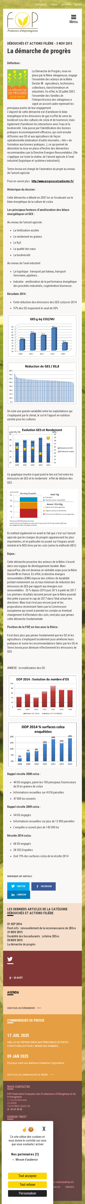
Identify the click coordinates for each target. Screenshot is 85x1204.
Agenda (66, 4)
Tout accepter (27, 1176)
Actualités (41, 4)
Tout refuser (27, 1185)
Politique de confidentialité (57, 1182)
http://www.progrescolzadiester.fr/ (53, 181)
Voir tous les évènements (21, 1008)
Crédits (69, 1187)
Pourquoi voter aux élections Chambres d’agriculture (35, 1063)
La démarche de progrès (21, 944)
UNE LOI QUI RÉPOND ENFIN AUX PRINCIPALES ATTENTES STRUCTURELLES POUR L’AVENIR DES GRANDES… (37, 1044)
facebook (46, 886)
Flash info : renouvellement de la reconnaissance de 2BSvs (41, 928)
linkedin (21, 894)
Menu (74, 22)
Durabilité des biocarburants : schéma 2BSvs (33, 936)
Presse (54, 4)
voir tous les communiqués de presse (27, 1074)
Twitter (78, 4)
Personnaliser (27, 1193)
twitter (21, 886)
